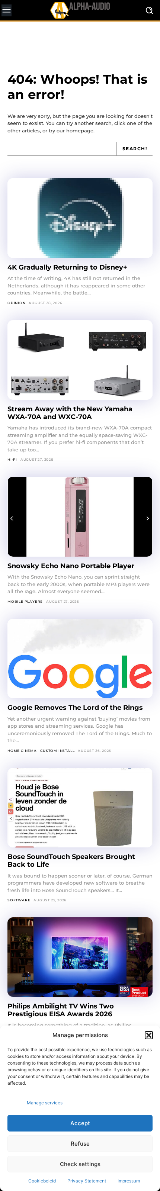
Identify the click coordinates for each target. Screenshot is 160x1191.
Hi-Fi (12, 459)
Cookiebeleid (42, 1181)
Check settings (80, 1164)
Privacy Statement (86, 1181)
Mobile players (25, 601)
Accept (80, 1123)
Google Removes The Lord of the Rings (75, 708)
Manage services (45, 1102)
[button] (149, 1035)
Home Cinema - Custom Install (40, 751)
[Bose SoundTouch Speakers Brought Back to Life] (80, 808)
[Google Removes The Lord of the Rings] (80, 659)
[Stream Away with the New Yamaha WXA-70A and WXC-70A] (80, 360)
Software (18, 900)
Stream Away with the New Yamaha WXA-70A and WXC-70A (69, 413)
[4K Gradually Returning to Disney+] (80, 218)
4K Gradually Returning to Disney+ (67, 267)
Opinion (16, 303)
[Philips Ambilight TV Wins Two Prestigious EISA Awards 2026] (80, 957)
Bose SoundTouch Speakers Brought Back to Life (71, 861)
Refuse (80, 1143)
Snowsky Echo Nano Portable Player (70, 566)
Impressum (129, 1181)
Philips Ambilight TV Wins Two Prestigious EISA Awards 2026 (60, 1010)
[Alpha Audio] (80, 10)
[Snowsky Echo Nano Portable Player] (80, 517)
